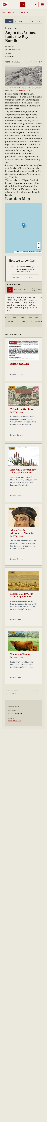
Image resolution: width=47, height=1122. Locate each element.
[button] (23, 225)
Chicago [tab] (41, 290)
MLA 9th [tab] (33, 290)
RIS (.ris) (33, 317)
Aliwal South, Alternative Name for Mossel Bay (22, 533)
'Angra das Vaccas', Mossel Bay (20, 656)
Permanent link (29, 62)
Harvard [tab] (17, 290)
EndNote (10, 321)
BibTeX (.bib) (19, 317)
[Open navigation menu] (42, 4)
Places (11, 12)
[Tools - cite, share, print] (29, 4)
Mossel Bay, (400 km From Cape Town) (21, 595)
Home (4, 12)
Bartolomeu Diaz (19, 363)
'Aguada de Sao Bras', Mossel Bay (22, 410)
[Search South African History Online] (22, 4)
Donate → (14, 693)
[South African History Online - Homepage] (5, 4)
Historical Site (24, 12)
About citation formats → (31, 321)
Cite (12, 62)
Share (41, 62)
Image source (24, 90)
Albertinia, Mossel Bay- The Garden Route (23, 471)
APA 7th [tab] (10, 290)
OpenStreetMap (27, 252)
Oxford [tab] (26, 290)
